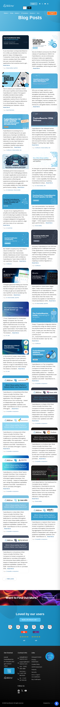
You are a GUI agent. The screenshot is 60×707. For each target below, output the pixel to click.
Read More (6, 65)
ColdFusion (38, 147)
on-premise (9, 228)
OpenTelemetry (10, 110)
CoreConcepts (54, 703)
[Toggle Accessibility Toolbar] (56, 703)
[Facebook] (39, 3)
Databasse (10, 190)
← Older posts (9, 579)
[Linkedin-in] (47, 3)
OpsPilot (15, 68)
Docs (38, 13)
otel (49, 147)
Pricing (11, 13)
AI (35, 185)
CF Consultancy (24, 13)
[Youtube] (45, 3)
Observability (9, 68)
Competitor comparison (41, 383)
